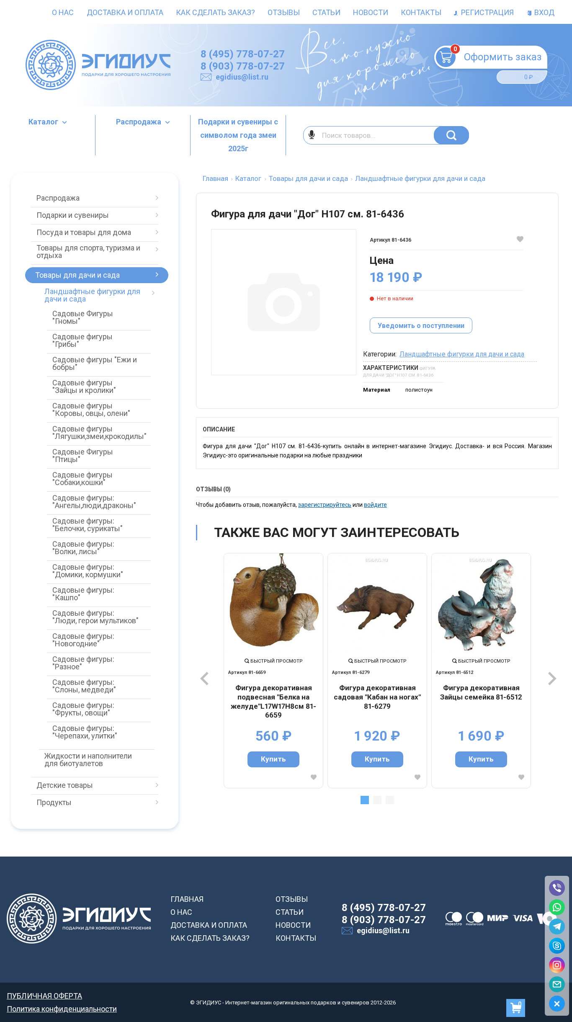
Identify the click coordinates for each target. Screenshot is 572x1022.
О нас (63, 12)
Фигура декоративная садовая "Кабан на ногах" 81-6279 (377, 697)
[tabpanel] (273, 670)
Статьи (326, 12)
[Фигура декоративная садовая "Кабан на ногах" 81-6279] (377, 602)
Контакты (421, 12)
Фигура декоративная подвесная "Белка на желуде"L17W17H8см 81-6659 (273, 701)
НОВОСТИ (293, 925)
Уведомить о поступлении (421, 326)
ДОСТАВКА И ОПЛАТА (208, 925)
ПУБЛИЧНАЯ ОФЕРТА (44, 995)
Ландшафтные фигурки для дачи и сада (461, 354)
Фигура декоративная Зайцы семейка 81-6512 (481, 692)
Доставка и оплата (125, 12)
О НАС (181, 912)
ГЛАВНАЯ (187, 899)
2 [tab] (377, 800)
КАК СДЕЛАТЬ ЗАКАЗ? (210, 938)
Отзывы (284, 12)
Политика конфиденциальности (62, 1008)
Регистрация (486, 12)
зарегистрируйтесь (324, 504)
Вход (543, 12)
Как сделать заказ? (215, 12)
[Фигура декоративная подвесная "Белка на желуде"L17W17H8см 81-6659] (273, 602)
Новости (370, 12)
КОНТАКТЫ (296, 938)
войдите (375, 504)
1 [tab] (365, 800)
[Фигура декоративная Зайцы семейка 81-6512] (481, 602)
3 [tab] (390, 800)
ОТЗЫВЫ (292, 899)
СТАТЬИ (290, 912)
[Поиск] (451, 135)
